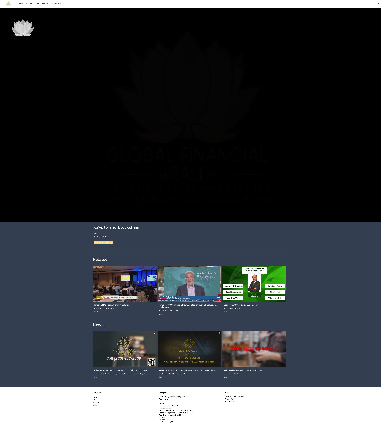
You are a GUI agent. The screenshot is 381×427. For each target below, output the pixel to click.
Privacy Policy (230, 399)
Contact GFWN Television (234, 397)
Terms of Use (230, 401)
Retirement (163, 399)
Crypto (161, 401)
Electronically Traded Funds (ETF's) (172, 397)
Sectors (162, 417)
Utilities (161, 404)
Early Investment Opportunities (171, 406)
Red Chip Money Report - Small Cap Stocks (175, 410)
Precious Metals (165, 408)
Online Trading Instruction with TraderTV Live (175, 413)
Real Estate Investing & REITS (170, 415)
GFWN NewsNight (166, 422)
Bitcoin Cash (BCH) (103, 243)
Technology (163, 419)
